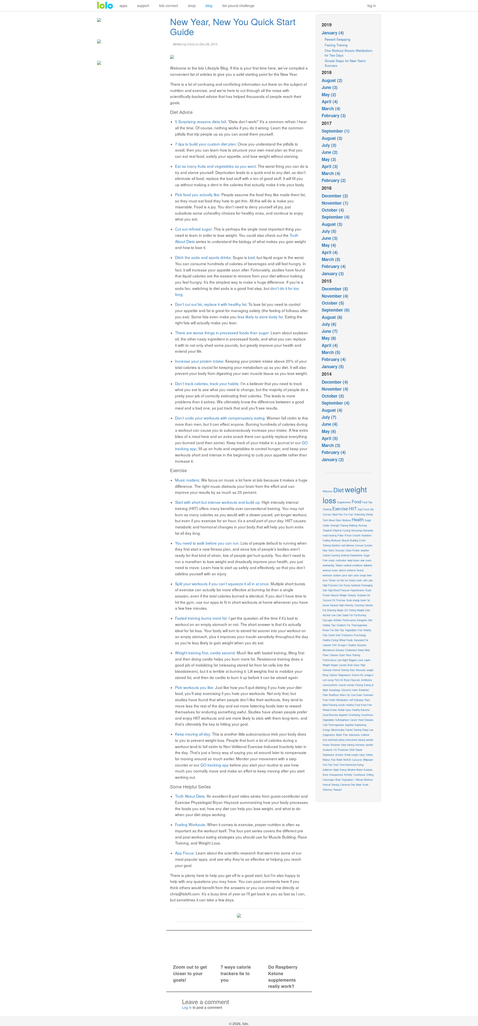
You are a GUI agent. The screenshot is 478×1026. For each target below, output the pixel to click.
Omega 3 (342, 645)
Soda (349, 600)
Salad (345, 615)
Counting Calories (364, 605)
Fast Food (333, 765)
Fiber (325, 695)
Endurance (347, 635)
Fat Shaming (329, 610)
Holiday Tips (329, 625)
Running (362, 525)
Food (356, 502)
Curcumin (357, 760)
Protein (326, 595)
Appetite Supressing (355, 725)
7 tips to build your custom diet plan (205, 144)
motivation (341, 560)
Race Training (353, 655)
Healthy (352, 645)
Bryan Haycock (352, 680)
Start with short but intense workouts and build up (217, 502)
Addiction (327, 769)
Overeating (354, 715)
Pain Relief (336, 760)
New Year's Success (334, 550)
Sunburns (328, 750)
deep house (353, 560)
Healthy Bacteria (360, 710)
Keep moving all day (192, 734)
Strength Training (339, 525)
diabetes (367, 565)
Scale (368, 590)
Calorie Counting (331, 555)
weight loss (345, 495)
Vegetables (351, 630)
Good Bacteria (330, 715)
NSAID (347, 760)
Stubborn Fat (343, 625)
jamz (344, 575)
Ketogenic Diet (364, 620)
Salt (325, 590)
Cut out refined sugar (193, 229)
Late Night (342, 660)
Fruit (360, 630)
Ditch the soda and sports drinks (203, 257)
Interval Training (331, 784)
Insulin (341, 705)
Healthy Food (353, 705)
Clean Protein (353, 550)
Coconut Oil (329, 600)
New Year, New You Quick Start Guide (233, 26)
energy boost (359, 600)
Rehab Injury (344, 710)
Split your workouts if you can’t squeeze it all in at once (222, 583)
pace (356, 575)
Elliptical (337, 530)
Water (339, 735)
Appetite (343, 715)
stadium (337, 575)
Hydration (366, 535)
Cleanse (334, 655)
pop (370, 580)
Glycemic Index (349, 690)
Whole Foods (346, 640)
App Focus (184, 852)
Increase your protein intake (199, 361)
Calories (327, 645)
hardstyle (355, 585)
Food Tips (367, 502)
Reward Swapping (337, 39)
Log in (187, 1007)
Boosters (335, 745)
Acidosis (367, 769)
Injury (362, 755)
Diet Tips (339, 630)
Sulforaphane (342, 720)
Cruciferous (359, 774)
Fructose (340, 600)
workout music (330, 570)
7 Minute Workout (363, 779)
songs (363, 575)
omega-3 (368, 675)
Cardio (326, 525)
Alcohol (326, 615)
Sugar (368, 520)
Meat (358, 784)
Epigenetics (329, 735)
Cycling (346, 530)
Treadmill (327, 530)
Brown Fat (328, 630)
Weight (343, 595)
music (331, 560)
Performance (329, 660)
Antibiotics (366, 680)
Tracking (327, 509)
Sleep (361, 650)
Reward (337, 789)
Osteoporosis (336, 774)
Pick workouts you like (194, 687)
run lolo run (342, 580)
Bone (325, 774)
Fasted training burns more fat (201, 618)
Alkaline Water (354, 769)
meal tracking (330, 535)
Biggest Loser (356, 660)
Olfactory (327, 789)
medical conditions (352, 565)
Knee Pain (366, 705)
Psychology (360, 635)
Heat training (347, 745)
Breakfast (364, 690)
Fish (334, 645)
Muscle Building (350, 540)
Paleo (341, 535)
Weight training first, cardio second (205, 652)
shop (192, 5)
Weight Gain (363, 610)
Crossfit (356, 535)
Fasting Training (336, 45)
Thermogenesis (359, 625)
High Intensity (346, 605)
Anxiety (339, 755)
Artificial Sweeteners (351, 555)
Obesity (352, 595)
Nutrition (336, 545)
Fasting (359, 685)
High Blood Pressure (339, 590)
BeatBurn (334, 695)
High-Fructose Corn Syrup (336, 585)
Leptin (367, 660)
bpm (350, 575)
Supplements (344, 502)
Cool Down (356, 695)
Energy (326, 730)
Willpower (368, 760)
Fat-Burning (360, 615)
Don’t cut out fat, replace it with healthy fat (210, 304)
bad (251, 257)
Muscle (335, 595)
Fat (351, 615)
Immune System (363, 545)
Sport (342, 655)
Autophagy (334, 690)
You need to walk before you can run (207, 543)
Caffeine (365, 735)
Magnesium (345, 675)
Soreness (368, 695)
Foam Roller (329, 700)
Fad (325, 765)
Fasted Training (353, 730)
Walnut (326, 760)
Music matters (187, 480)
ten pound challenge (238, 5)
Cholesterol (351, 650)
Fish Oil (339, 680)
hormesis (360, 745)
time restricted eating (334, 740)
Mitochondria (337, 730)
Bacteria (361, 645)
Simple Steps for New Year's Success (345, 63)
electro (342, 570)
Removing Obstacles (362, 530)
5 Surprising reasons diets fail (200, 121)
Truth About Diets (190, 796)
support (143, 5)
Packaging (366, 585)
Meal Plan (337, 514)
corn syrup (328, 680)
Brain (338, 779)
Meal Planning (330, 705)
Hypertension (357, 590)
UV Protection (341, 750)
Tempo (332, 580)
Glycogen (328, 620)
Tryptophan (347, 779)
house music (355, 580)
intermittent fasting (355, 740)
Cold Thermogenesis (333, 725)
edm (365, 580)
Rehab (369, 514)
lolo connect (168, 5)
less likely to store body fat (260, 316)
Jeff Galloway (356, 700)
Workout (346, 520)
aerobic (369, 745)
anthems (351, 570)
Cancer (353, 720)
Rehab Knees (330, 710)
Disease (340, 650)
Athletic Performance (345, 620)
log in (371, 5)
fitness (360, 570)
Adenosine (354, 735)
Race (367, 700)
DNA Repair (356, 750)
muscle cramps (346, 685)
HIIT (353, 509)
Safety (369, 755)
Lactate (343, 665)
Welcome (327, 491)
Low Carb (336, 615)
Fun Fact (348, 514)
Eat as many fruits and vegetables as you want (215, 166)
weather (365, 550)
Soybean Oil (363, 595)
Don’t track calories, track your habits (207, 383)
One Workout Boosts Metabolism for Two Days (348, 53)
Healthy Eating (330, 640)
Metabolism (342, 700)
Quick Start (334, 635)
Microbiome (329, 650)
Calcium (333, 675)
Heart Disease (365, 720)
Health (358, 519)
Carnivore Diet (347, 784)
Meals (340, 610)
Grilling (369, 774)
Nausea (334, 605)
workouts (327, 575)
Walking (353, 525)
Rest (352, 670)
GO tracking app (214, 765)
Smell (365, 784)
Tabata (338, 565)
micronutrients (330, 685)
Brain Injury (353, 665)
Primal (348, 535)
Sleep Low (367, 730)
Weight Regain (330, 665)
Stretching (359, 514)
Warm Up (345, 695)
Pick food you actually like (197, 194)
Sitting (352, 610)
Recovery (361, 670)
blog (209, 5)
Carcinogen (328, 779)
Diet (338, 490)
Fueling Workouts (190, 824)
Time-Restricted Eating (351, 765)
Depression (328, 755)
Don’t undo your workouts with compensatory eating (220, 418)
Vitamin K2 (357, 675)
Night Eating (339, 769)
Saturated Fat (361, 640)
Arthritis (348, 774)
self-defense (347, 545)
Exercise (340, 509)
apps (123, 5)
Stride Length (351, 755)
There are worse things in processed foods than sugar (222, 332)
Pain (345, 735)
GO (346, 610)
